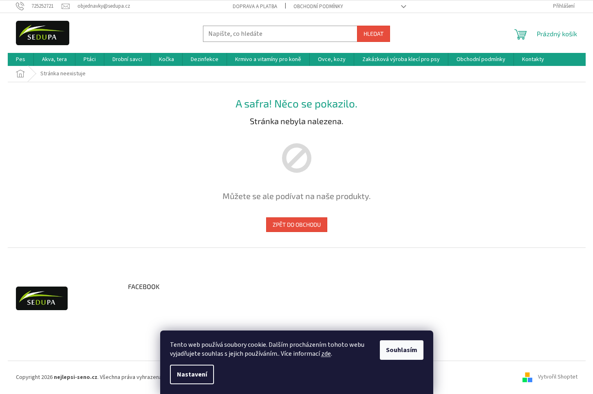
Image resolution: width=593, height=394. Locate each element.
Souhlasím (401, 350)
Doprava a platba (255, 6)
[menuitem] (20, 59)
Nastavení (192, 374)
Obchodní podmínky (318, 6)
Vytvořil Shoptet (558, 377)
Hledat (374, 33)
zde (326, 353)
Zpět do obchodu (297, 224)
